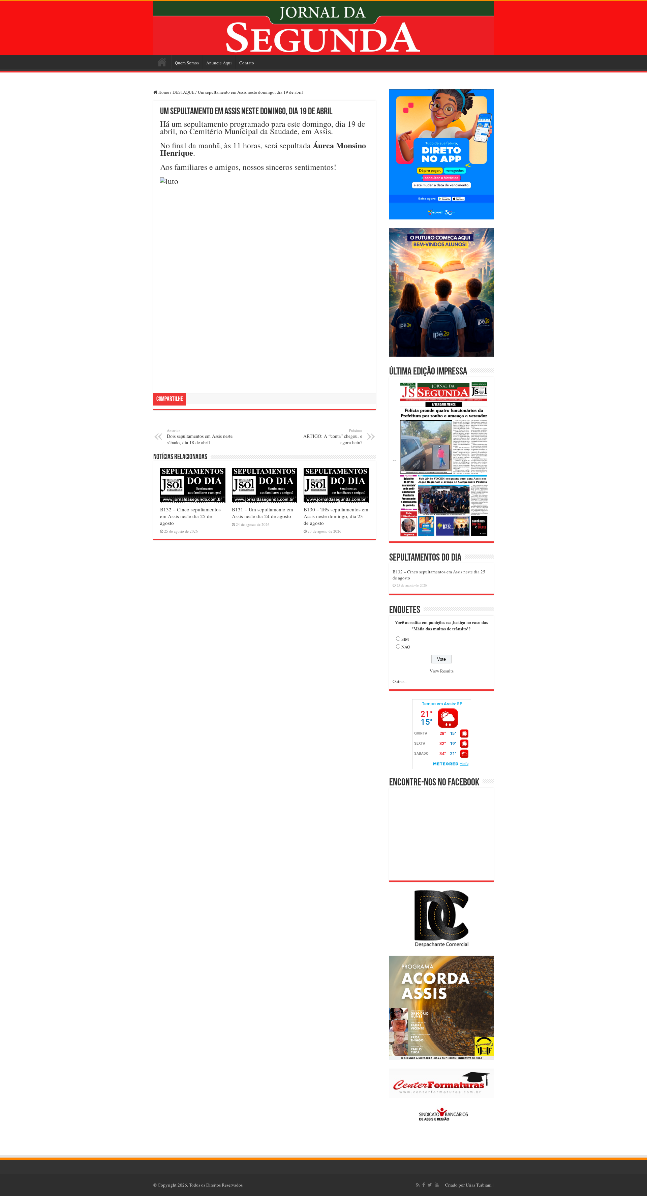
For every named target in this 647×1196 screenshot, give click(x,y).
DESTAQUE (183, 92)
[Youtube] (436, 1185)
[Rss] (417, 1185)
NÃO (405, 647)
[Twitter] (430, 1185)
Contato (246, 63)
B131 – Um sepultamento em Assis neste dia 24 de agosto (262, 512)
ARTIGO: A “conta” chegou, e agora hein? (332, 437)
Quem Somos (187, 63)
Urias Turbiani (479, 1185)
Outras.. (399, 681)
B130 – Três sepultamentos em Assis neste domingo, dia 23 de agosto (336, 516)
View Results (442, 671)
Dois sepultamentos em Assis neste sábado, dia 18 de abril (200, 437)
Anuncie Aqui (219, 63)
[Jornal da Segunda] (323, 28)
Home (162, 62)
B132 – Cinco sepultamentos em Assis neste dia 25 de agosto (190, 516)
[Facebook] (424, 1185)
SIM (405, 639)
